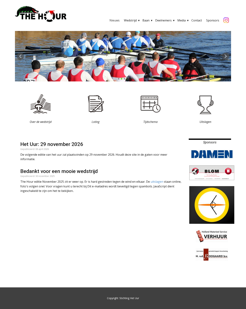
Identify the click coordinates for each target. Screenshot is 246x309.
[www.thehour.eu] (40, 14)
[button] (20, 56)
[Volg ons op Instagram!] (226, 20)
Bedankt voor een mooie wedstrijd (59, 171)
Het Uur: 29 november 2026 (51, 144)
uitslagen (157, 182)
